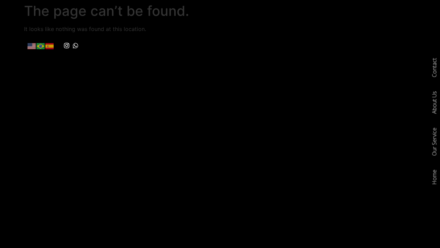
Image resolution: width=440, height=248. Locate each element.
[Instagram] (66, 46)
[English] (32, 45)
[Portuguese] (40, 45)
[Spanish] (49, 45)
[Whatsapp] (76, 46)
